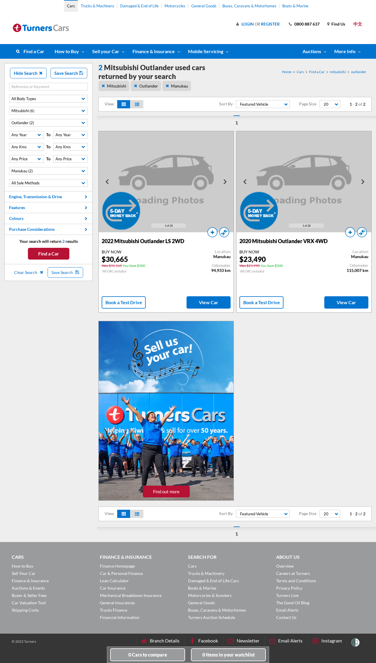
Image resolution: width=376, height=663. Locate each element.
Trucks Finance (113, 610)
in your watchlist (228, 654)
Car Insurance (112, 587)
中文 (357, 23)
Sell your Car (105, 51)
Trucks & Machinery (97, 6)
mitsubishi (338, 72)
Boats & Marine (295, 6)
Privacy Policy (289, 587)
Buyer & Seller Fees (29, 595)
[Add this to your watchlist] (212, 232)
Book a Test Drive (123, 302)
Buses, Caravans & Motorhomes (249, 6)
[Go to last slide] (107, 181)
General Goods (203, 6)
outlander (358, 72)
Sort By (226, 104)
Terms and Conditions (296, 580)
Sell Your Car (24, 573)
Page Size (307, 104)
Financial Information (120, 617)
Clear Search (26, 272)
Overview (285, 565)
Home (286, 72)
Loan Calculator (114, 580)
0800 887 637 (307, 23)
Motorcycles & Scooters (209, 595)
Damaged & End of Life (139, 6)
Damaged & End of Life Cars (213, 580)
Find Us (338, 23)
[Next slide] (224, 181)
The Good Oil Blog (292, 602)
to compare (147, 654)
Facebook (208, 640)
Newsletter (248, 640)
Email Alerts (287, 610)
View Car (208, 302)
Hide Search (26, 73)
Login (247, 23)
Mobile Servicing (205, 51)
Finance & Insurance (153, 51)
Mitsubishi (116, 85)
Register (270, 23)
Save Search (66, 73)
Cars (71, 6)
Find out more (166, 491)
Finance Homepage (117, 565)
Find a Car (34, 51)
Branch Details (164, 640)
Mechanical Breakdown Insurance (131, 595)
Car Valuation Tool (29, 602)
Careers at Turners (293, 573)
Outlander (148, 85)
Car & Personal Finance (121, 573)
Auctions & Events (28, 587)
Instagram (331, 640)
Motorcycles (174, 6)
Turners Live (287, 595)
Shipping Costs (25, 610)
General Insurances (117, 602)
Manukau (179, 85)
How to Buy (67, 51)
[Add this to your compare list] (224, 232)
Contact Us (286, 617)
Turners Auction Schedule (211, 617)
